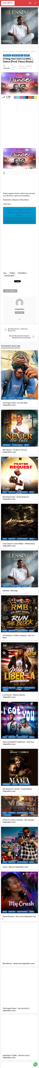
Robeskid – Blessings (10, 591)
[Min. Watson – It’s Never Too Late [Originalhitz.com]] (19, 428)
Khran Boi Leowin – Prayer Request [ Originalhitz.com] (16, 498)
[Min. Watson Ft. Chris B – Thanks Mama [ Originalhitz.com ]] (19, 767)
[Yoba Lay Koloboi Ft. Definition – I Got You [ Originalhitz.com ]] (19, 720)
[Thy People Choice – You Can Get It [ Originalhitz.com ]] (19, 986)
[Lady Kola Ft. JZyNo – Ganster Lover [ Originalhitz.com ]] (19, 1033)
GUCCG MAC (22, 68)
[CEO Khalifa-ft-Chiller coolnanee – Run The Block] (19, 613)
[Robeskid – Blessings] (19, 569)
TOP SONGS (7, 815)
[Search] (35, 3)
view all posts (19, 312)
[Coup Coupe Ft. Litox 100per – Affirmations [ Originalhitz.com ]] (19, 522)
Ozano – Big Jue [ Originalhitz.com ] (15, 867)
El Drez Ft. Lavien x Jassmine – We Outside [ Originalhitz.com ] (18, 821)
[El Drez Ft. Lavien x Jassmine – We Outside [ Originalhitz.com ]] (19, 806)
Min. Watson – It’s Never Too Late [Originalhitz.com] (15, 451)
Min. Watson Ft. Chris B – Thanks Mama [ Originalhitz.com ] (17, 790)
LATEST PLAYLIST (17, 55)
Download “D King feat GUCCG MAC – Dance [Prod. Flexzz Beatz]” (19, 215)
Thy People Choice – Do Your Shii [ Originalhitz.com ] (15, 404)
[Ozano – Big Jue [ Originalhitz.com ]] (19, 845)
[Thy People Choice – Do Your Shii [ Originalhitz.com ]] (19, 374)
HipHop (19, 687)
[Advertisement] (19, 122)
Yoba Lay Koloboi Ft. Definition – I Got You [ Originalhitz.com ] (18, 743)
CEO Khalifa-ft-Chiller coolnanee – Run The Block (18, 637)
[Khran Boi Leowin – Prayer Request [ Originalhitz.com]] (19, 475)
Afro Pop (7, 55)
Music (27, 55)
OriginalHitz (6, 68)
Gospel (14, 784)
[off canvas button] (30, 3)
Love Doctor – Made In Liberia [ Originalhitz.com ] (14, 696)
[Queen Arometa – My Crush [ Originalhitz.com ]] (19, 892)
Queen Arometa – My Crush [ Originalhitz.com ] (19, 917)
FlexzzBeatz (28, 66)
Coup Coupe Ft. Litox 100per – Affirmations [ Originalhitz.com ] (19, 545)
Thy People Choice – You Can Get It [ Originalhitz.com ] (16, 1009)
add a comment (10, 291)
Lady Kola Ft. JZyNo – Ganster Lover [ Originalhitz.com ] (16, 1056)
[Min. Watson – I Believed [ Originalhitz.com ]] (19, 941)
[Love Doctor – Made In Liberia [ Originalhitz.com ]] (19, 667)
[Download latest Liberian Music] (8, 3)
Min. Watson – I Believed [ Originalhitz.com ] (18, 963)
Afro (4, 398)
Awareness (6, 445)
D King (22, 66)
